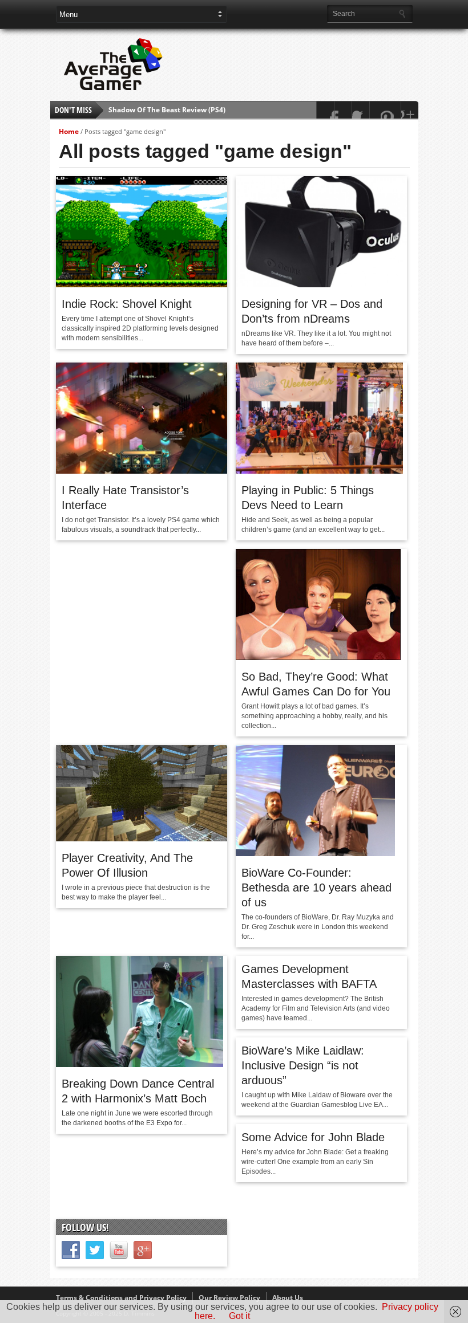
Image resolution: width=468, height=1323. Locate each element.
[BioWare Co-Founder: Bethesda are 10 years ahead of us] (315, 853)
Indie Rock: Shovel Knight (127, 304)
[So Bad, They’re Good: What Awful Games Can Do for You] (318, 657)
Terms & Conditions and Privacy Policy (121, 1297)
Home (69, 131)
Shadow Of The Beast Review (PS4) (166, 104)
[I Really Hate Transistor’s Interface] (141, 470)
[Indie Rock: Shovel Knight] (141, 284)
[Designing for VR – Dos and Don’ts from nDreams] (321, 284)
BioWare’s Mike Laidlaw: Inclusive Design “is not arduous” (302, 1065)
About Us (287, 1297)
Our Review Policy (229, 1297)
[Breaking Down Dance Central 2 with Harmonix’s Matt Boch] (139, 1064)
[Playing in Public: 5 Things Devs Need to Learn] (319, 470)
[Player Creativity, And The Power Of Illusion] (141, 838)
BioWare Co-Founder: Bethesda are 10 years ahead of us (316, 887)
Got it (239, 1316)
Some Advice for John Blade (313, 1137)
